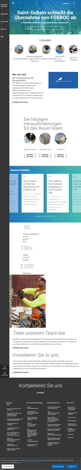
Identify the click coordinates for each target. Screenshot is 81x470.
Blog (2, 36)
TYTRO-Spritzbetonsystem (32, 440)
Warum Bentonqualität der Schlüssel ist (54, 408)
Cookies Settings (8, 466)
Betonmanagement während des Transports (34, 58)
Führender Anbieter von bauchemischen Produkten (45, 22)
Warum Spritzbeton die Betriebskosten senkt (54, 439)
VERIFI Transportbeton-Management (32, 425)
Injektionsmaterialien (48, 59)
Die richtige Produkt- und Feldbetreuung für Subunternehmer (14, 414)
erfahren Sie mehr (20, 102)
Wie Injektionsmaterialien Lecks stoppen (54, 413)
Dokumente (4, 14)
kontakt (40, 393)
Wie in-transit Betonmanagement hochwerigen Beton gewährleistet (53, 419)
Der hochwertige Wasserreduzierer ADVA (32, 419)
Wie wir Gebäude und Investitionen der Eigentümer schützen (13, 434)
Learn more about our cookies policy (32, 462)
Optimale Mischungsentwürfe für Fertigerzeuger (13, 440)
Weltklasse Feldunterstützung (12, 445)
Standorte (70, 437)
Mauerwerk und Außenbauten (60, 58)
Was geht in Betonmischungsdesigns (55, 434)
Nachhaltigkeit (72, 420)
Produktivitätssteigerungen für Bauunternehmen (14, 419)
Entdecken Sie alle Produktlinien (32, 445)
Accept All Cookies (58, 466)
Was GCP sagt (72, 417)
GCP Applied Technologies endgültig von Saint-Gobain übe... (55, 187)
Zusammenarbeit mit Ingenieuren (13, 429)
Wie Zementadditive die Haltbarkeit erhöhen (54, 425)
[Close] (78, 461)
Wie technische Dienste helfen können (13, 449)
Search (74, 4)
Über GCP (70, 403)
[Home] (20, 3)
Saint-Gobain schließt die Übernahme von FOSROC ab (31, 185)
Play (63, 80)
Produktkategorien (51, 403)
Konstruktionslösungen (30, 403)
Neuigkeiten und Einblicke (72, 413)
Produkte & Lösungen (4, 5)
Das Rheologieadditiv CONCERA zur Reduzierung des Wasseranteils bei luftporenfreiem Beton (32, 432)
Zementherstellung (20, 59)
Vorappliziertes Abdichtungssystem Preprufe (33, 413)
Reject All (72, 466)
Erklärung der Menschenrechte (72, 424)
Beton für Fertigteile (74, 58)
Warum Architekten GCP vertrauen (14, 409)
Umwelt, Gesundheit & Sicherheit (71, 430)
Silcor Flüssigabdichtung (32, 408)
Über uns (3, 29)
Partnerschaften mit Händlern (12, 424)
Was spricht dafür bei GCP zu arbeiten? (72, 408)
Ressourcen (4, 21)
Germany (66, 3)
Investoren (71, 434)
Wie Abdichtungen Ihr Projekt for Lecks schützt (54, 444)
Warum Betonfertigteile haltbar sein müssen (54, 429)
